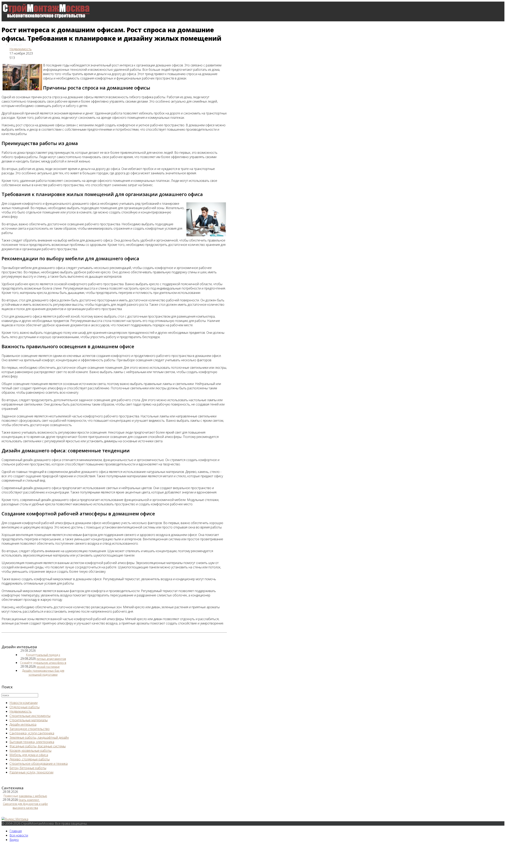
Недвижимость (20, 49)
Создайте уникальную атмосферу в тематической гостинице (43, 665)
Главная (15, 44)
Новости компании (23, 703)
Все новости (18, 64)
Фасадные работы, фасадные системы (37, 746)
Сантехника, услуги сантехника (31, 733)
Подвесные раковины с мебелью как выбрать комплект (25, 798)
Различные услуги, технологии (31, 772)
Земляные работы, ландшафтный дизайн (39, 737)
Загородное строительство (29, 729)
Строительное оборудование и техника (38, 763)
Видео (14, 84)
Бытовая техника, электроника (31, 742)
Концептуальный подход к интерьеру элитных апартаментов (43, 657)
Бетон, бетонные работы (27, 768)
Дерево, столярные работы (29, 759)
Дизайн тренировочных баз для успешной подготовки (43, 672)
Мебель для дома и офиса (28, 755)
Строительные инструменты (29, 716)
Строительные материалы (28, 720)
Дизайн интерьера (22, 724)
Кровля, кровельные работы (30, 750)
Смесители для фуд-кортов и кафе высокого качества (25, 806)
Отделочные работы (24, 707)
